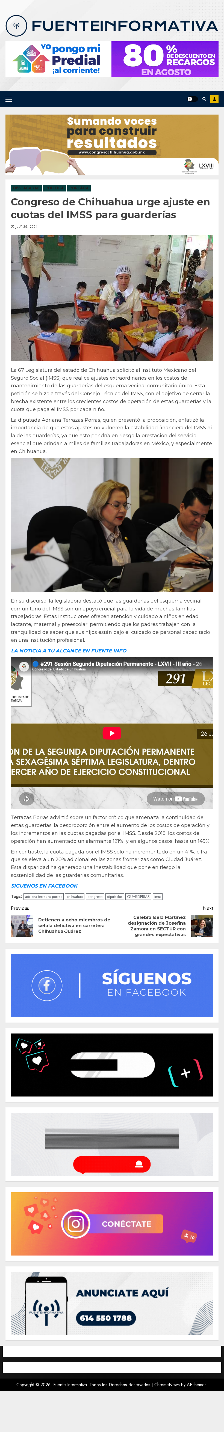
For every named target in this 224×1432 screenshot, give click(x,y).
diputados (114, 896)
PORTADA (79, 188)
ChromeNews (167, 1385)
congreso (94, 896)
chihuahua (75, 896)
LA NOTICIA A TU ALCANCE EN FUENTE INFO (68, 651)
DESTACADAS (26, 188)
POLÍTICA (54, 188)
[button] (8, 99)
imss (157, 896)
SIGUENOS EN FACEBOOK (44, 886)
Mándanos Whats (214, 99)
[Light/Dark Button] (192, 99)
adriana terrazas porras (43, 896)
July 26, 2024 (27, 227)
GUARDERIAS (138, 896)
